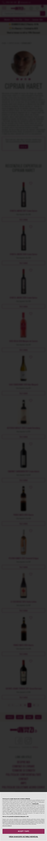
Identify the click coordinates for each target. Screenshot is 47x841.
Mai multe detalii (35, 803)
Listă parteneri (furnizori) (7, 825)
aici (10, 810)
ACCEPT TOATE (23, 831)
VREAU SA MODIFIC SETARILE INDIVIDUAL (23, 837)
